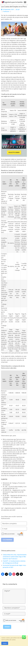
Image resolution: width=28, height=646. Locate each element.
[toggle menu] (25, 2)
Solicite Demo (14, 152)
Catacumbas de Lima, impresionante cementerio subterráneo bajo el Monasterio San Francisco (14, 557)
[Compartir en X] (6, 574)
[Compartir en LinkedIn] (10, 574)
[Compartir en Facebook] (2, 574)
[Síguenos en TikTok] (17, 574)
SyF (19, 9)
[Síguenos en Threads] (21, 574)
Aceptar (5, 643)
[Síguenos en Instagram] (13, 574)
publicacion (6, 11)
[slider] (7, 147)
